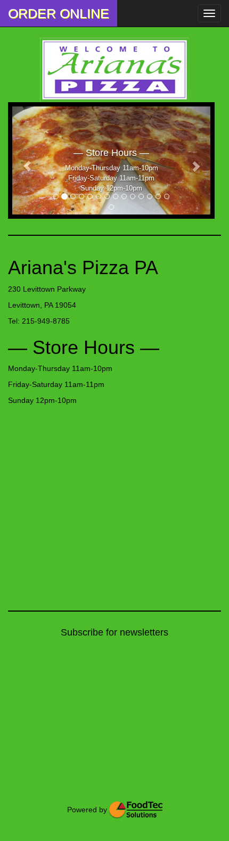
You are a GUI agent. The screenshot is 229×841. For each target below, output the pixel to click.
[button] (27, 160)
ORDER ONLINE (58, 13)
